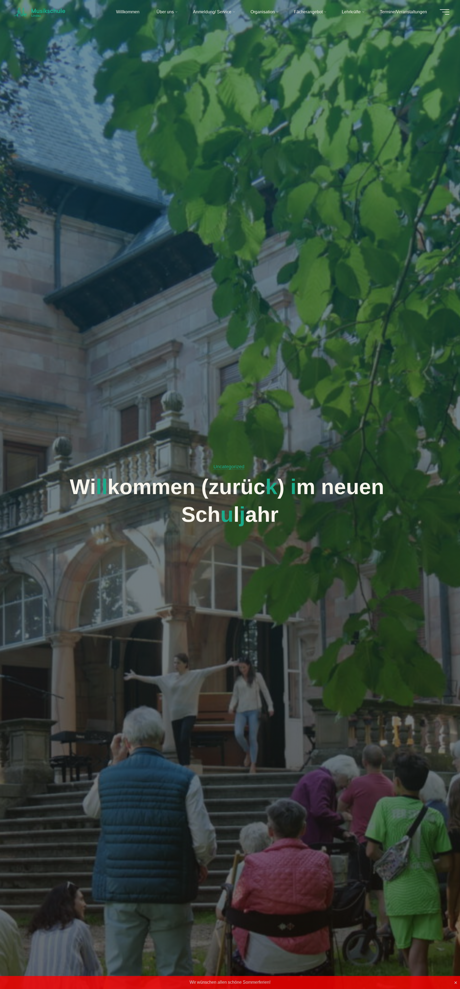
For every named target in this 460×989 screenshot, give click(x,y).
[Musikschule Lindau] (39, 12)
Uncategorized (228, 466)
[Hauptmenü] (444, 12)
